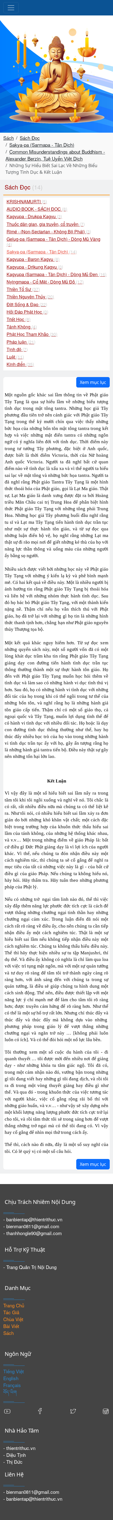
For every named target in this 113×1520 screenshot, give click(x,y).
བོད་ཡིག (10, 1391)
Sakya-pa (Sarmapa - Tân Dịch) (41, 144)
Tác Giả (11, 1312)
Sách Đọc (30, 137)
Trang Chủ (13, 1305)
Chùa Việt (13, 1319)
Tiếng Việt (13, 1371)
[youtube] (7, 1410)
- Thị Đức (12, 1461)
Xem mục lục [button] (93, 382)
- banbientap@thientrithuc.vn (32, 1219)
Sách (8, 137)
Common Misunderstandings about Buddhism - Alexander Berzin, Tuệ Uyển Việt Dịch (55, 155)
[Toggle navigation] (11, 7)
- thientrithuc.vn (19, 1447)
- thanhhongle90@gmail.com (32, 1233)
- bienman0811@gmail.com (31, 1226)
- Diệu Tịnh (14, 1454)
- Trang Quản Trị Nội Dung (29, 1266)
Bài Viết (11, 1326)
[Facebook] (40, 1410)
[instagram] (105, 1410)
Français (12, 1385)
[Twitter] (73, 1410)
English (10, 1378)
